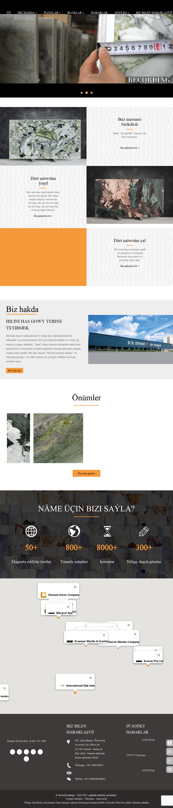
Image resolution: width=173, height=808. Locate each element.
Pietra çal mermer (45, 785)
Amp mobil (101, 781)
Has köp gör (14, 353)
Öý (9, 12)
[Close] (75, 570)
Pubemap (89, 781)
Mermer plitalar (140, 785)
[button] (14, 40)
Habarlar (99, 12)
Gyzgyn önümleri (74, 781)
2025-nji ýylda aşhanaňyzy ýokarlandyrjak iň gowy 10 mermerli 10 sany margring (145, 746)
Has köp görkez (86, 456)
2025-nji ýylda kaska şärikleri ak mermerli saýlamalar (152, 762)
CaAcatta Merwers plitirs (118, 785)
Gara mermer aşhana (67, 785)
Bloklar (74, 12)
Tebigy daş (30, 785)
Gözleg (121, 12)
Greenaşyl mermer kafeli (91, 785)
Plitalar (51, 12)
